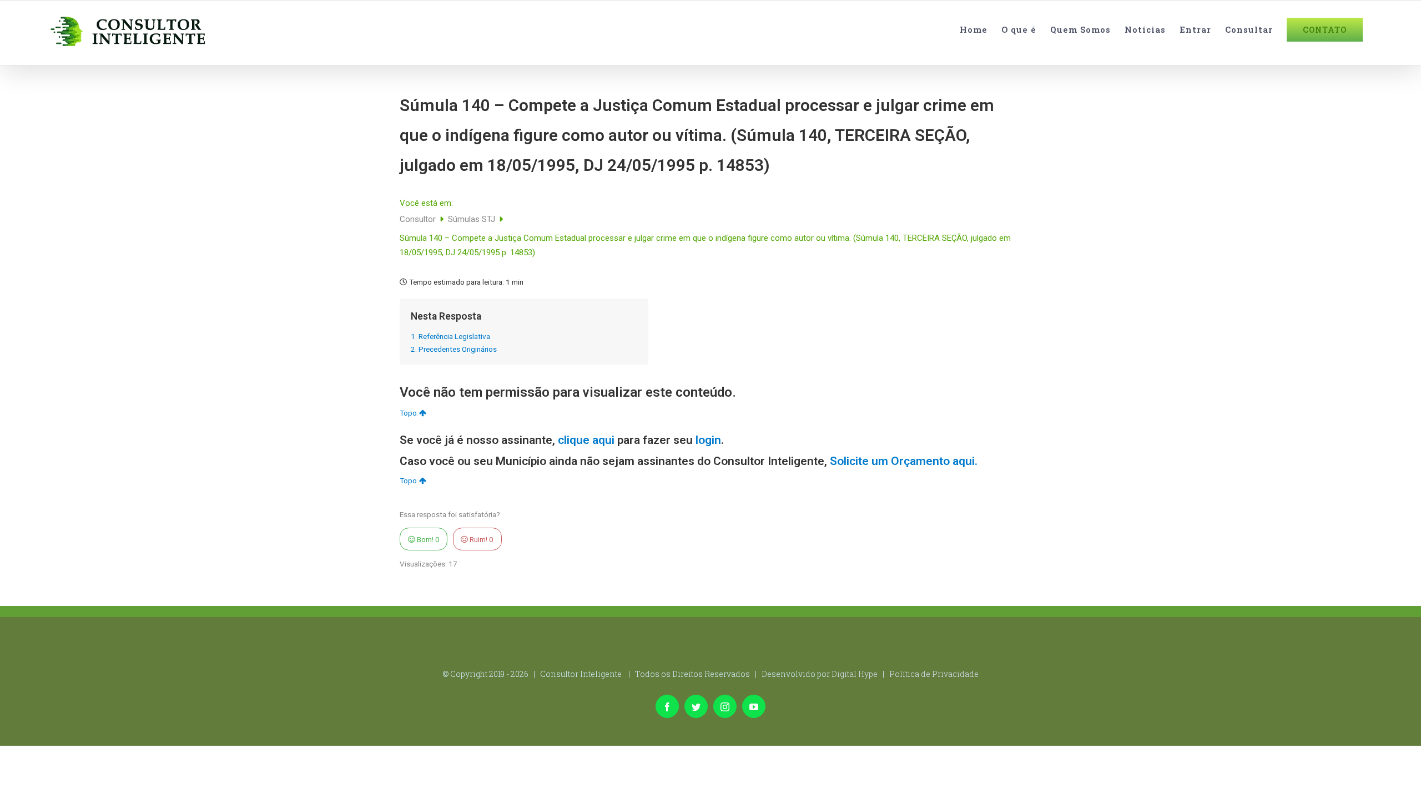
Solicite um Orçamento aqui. (903, 461)
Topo (408, 412)
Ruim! (480, 539)
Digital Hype (855, 674)
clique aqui (586, 440)
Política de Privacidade (934, 674)
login (708, 440)
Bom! (427, 539)
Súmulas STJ (472, 219)
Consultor (419, 219)
